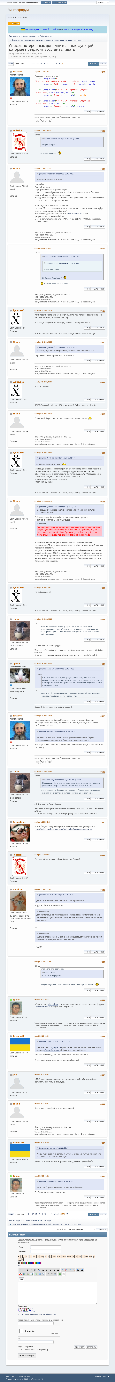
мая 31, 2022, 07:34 (41, 1036)
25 (59, 63)
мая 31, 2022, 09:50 (41, 1142)
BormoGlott (19, 822)
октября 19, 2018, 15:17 (43, 413)
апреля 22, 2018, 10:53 (42, 168)
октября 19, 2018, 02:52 (43, 310)
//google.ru (53, 1004)
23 (53, 63)
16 (32, 63)
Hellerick (17, 130)
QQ (88, 111)
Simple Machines (24, 1376)
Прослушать (23, 1314)
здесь (60, 29)
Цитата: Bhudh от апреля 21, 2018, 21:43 (61, 139)
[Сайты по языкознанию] (11, 192)
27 (66, 63)
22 (50, 63)
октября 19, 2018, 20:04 (43, 663)
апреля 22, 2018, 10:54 (42, 248)
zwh (14, 1074)
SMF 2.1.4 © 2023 (12, 1376)
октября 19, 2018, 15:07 (43, 382)
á (18, 1265)
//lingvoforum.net (42, 1006)
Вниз (10, 64)
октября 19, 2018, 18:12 (43, 501)
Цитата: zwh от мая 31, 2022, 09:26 (53, 1148)
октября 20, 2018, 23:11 (43, 716)
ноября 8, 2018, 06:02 (42, 855)
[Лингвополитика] (11, 694)
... (30, 63)
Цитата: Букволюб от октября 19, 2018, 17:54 (58, 506)
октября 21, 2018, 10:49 (43, 771)
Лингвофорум (18, 10)
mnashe (17, 71)
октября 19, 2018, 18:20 (43, 587)
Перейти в (61, 1229)
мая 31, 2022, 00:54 (41, 1000)
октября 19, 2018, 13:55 (43, 342)
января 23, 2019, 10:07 (42, 889)
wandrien (17, 889)
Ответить (93, 64)
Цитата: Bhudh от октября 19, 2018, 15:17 (56, 458)
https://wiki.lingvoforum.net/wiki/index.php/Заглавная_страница (63, 829)
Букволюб (18, 310)
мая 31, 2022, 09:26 (41, 1075)
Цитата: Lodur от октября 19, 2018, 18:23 (56, 669)
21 (47, 63)
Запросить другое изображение (42, 1314)
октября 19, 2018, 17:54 (43, 452)
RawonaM (18, 1036)
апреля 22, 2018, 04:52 (42, 130)
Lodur (15, 619)
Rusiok (16, 999)
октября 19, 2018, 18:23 (43, 619)
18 (38, 63)
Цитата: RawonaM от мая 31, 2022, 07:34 (56, 1181)
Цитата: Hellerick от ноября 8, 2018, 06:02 (56, 895)
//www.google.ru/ (74, 213)
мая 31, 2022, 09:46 (41, 1104)
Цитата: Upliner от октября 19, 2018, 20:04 (57, 731)
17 (35, 63)
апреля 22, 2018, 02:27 (42, 71)
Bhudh (16, 168)
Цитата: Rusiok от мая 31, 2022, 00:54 (54, 1041)
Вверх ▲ (106, 1376)
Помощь (98, 1376)
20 (44, 63)
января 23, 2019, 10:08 (42, 961)
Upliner (16, 663)
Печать (103, 64)
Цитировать (99, 111)
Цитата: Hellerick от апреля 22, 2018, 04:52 (62, 256)
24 (56, 63)
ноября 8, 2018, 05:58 (42, 822)
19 (41, 63)
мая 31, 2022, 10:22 (41, 1176)
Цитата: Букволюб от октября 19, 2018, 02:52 (58, 347)
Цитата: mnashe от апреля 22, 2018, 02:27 (56, 174)
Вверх (10, 1214)
